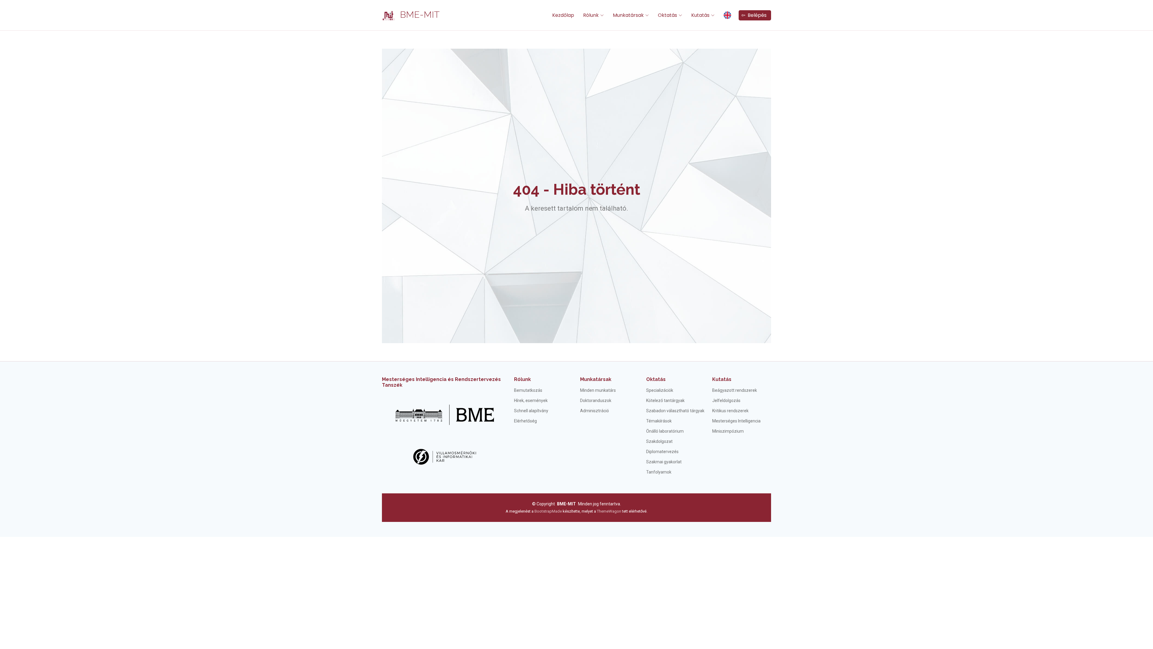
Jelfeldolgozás (726, 400)
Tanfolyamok (658, 472)
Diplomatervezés (662, 451)
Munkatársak (595, 379)
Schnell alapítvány (531, 411)
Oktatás (656, 379)
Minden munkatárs (598, 390)
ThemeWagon (609, 511)
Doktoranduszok (595, 400)
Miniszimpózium (728, 431)
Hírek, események (531, 400)
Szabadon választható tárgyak (675, 411)
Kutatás (721, 379)
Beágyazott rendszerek (734, 390)
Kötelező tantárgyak (665, 400)
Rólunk (522, 379)
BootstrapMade (548, 511)
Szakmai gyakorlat (664, 462)
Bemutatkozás (528, 390)
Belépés (756, 15)
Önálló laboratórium (665, 431)
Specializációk (659, 390)
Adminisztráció (594, 411)
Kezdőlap (563, 15)
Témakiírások (659, 421)
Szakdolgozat (659, 441)
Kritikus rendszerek (730, 411)
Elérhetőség (525, 421)
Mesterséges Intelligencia (736, 421)
